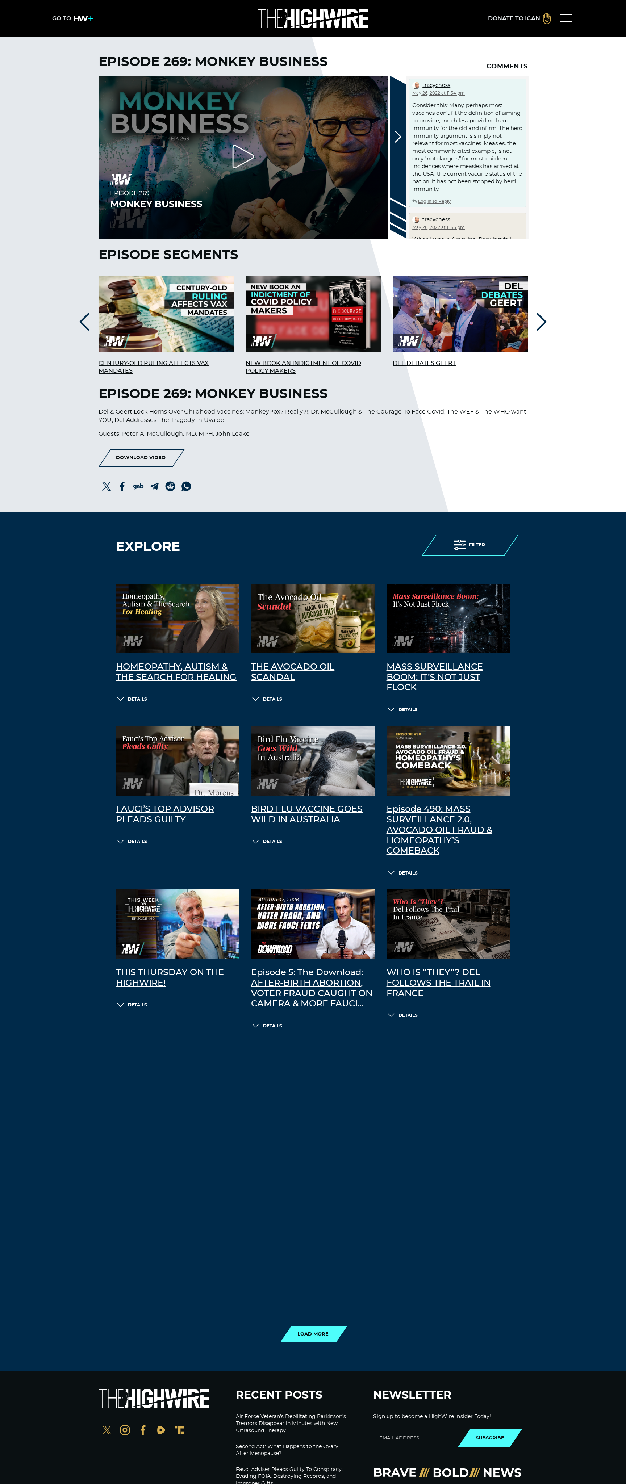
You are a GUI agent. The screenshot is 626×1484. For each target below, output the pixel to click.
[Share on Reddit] (170, 486)
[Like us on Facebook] (143, 1431)
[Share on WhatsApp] (186, 486)
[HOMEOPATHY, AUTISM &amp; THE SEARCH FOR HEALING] (177, 618)
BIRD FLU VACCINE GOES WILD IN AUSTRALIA (307, 814)
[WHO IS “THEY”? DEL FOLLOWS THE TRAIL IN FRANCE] (448, 924)
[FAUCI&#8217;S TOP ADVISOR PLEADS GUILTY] (177, 761)
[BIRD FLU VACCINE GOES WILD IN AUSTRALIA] (313, 761)
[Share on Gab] (138, 486)
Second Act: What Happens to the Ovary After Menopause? (287, 1450)
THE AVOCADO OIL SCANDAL (292, 672)
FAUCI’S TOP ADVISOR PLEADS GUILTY (165, 814)
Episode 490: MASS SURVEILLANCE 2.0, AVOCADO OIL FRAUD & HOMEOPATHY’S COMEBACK (439, 830)
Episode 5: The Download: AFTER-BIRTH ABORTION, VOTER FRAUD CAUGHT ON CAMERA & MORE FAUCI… (311, 988)
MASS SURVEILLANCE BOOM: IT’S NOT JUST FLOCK (435, 677)
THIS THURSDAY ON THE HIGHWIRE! (170, 978)
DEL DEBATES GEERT (424, 363)
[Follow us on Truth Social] (179, 1431)
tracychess (436, 85)
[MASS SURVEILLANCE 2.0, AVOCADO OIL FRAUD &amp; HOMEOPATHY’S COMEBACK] (448, 761)
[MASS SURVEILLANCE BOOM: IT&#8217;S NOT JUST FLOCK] (448, 618)
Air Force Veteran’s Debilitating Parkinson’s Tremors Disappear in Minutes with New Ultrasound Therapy (291, 1423)
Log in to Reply (434, 201)
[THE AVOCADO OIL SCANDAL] (313, 618)
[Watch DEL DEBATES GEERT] (460, 314)
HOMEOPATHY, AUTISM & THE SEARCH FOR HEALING (176, 672)
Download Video (141, 457)
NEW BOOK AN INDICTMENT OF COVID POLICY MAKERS (303, 367)
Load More (313, 1334)
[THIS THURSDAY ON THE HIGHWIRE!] (177, 924)
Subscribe (490, 1438)
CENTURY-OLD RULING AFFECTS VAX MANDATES (154, 367)
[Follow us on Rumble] (161, 1431)
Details (137, 699)
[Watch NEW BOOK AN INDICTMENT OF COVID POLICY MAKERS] (313, 314)
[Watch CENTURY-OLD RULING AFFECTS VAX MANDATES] (166, 314)
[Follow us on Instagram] (125, 1431)
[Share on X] (106, 486)
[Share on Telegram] (154, 486)
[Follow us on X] (107, 1431)
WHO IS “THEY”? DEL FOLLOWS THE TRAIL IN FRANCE (439, 983)
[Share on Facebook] (122, 486)
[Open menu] (566, 18)
